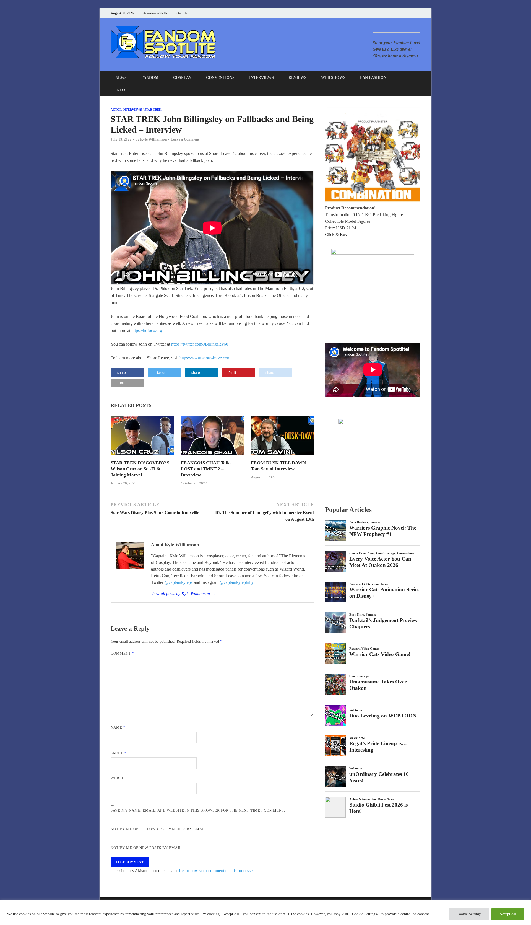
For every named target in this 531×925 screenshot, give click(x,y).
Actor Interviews (126, 109)
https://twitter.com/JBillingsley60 (199, 344)
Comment (122, 653)
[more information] (151, 383)
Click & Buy (336, 234)
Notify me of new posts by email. (147, 848)
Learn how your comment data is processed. (217, 870)
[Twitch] (412, 13)
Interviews (261, 78)
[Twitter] (398, 13)
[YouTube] (384, 13)
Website (119, 778)
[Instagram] (405, 13)
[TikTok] (419, 13)
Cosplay (182, 78)
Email (119, 753)
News (121, 78)
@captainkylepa (179, 582)
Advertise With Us (155, 13)
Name (118, 727)
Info (120, 90)
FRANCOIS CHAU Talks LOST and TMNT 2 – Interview (206, 469)
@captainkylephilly (236, 582)
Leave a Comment (185, 139)
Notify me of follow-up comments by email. (159, 829)
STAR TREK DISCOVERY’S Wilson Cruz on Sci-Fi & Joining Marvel (140, 469)
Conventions (220, 78)
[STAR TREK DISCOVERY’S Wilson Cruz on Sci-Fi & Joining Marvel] (142, 456)
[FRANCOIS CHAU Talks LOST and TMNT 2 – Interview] (212, 456)
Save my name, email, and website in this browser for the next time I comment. (198, 810)
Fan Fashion (373, 78)
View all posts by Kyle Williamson (183, 593)
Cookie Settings (469, 914)
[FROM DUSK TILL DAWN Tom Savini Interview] (282, 456)
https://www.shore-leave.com (204, 358)
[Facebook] (391, 13)
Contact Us (180, 13)
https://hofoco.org (146, 330)
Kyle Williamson (153, 139)
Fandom (149, 78)
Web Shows (333, 78)
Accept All (507, 914)
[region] (265, 912)
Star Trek (153, 109)
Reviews (297, 78)
